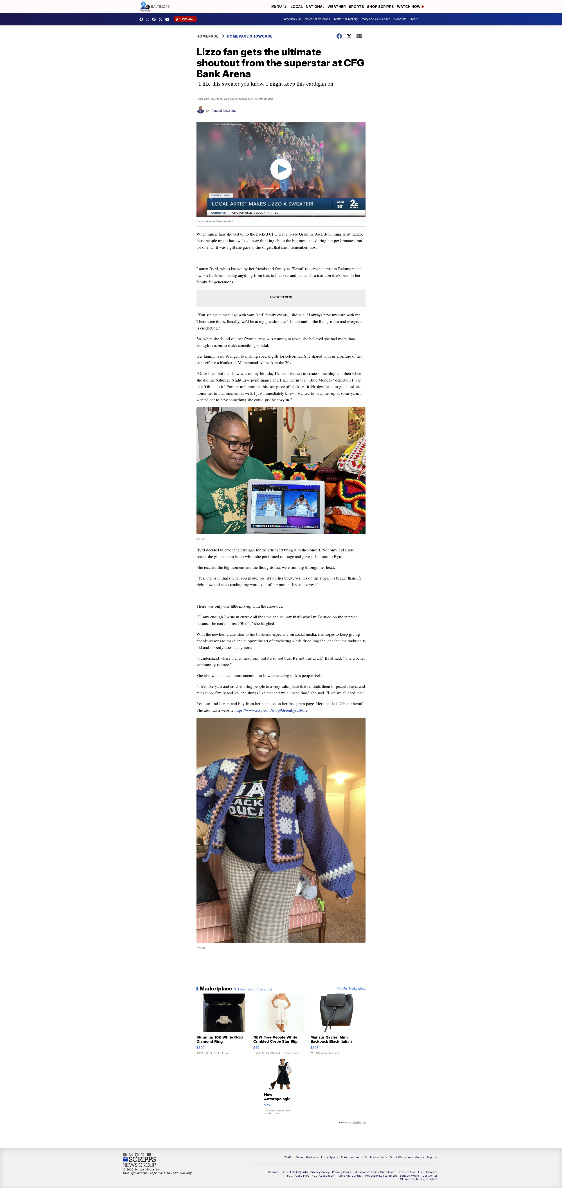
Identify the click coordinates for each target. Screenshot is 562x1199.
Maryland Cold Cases (376, 19)
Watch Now (409, 6)
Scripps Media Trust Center (418, 1175)
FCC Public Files (298, 1175)
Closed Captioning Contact (418, 1179)
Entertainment (350, 1157)
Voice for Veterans (317, 19)
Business (312, 1157)
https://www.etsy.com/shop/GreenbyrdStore (271, 710)
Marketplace (378, 1157)
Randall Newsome (223, 110)
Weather (337, 6)
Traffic (288, 1157)
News (300, 1157)
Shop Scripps (380, 6)
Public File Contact (349, 1175)
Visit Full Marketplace (351, 988)
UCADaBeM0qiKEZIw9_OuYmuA (168, 19)
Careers (431, 1172)
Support (432, 1157)
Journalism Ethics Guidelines (374, 1172)
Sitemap (273, 1172)
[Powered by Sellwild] (359, 1122)
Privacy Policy (320, 1172)
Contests (400, 19)
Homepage (207, 36)
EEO (420, 1172)
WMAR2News (155, 19)
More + (416, 19)
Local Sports (329, 1157)
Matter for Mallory (346, 19)
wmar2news (148, 19)
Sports (356, 6)
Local (297, 6)
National (315, 6)
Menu (277, 6)
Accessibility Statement (381, 1175)
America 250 (292, 19)
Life (364, 1157)
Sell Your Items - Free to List (253, 989)
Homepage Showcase (250, 36)
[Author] (200, 112)
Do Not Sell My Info (295, 1172)
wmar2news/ (142, 19)
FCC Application (323, 1175)
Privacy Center (342, 1172)
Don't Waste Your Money (407, 1157)
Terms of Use (406, 1172)
